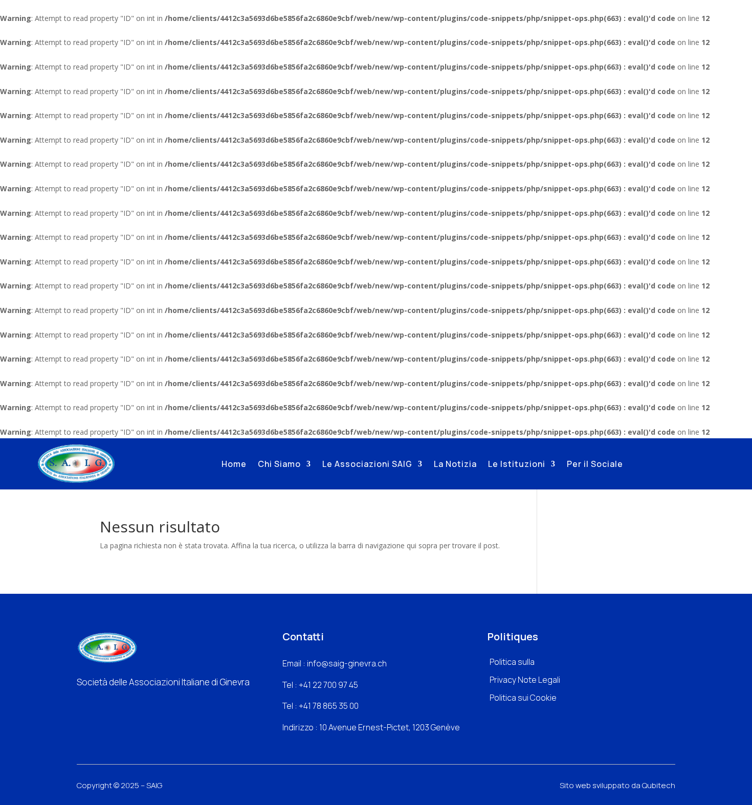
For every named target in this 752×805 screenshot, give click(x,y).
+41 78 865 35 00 (329, 705)
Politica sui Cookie (523, 697)
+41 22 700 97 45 (328, 684)
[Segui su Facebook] (80, 703)
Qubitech (658, 785)
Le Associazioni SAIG (367, 463)
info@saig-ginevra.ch (347, 663)
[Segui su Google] (119, 703)
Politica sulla (512, 661)
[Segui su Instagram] (99, 703)
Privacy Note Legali (525, 679)
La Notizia (455, 463)
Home (234, 463)
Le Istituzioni (516, 463)
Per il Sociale (595, 463)
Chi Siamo (279, 463)
